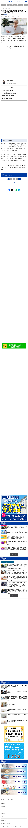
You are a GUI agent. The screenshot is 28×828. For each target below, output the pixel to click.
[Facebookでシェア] (8, 190)
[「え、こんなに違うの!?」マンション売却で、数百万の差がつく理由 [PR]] (14, 706)
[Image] (14, 2)
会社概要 (3, 803)
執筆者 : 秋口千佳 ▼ (10, 80)
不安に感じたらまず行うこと (9, 93)
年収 (9, 5)
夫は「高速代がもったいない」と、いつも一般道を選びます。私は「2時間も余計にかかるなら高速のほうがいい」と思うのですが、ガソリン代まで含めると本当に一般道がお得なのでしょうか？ (17, 566)
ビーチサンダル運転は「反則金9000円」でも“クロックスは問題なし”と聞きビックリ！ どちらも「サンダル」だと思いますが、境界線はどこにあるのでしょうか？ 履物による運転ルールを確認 (17, 584)
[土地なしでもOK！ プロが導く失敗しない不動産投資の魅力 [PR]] (14, 693)
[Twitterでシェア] (12, 190)
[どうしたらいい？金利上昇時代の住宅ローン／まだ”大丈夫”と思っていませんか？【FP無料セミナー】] (14, 528)
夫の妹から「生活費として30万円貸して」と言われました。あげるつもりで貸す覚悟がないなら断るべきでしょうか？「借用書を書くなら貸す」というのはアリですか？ (17, 578)
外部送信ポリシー (4, 813)
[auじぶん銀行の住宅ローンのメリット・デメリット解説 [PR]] (14, 712)
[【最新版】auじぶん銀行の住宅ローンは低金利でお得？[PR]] (14, 717)
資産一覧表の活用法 (7, 98)
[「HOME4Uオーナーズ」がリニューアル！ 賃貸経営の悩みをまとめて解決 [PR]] (14, 688)
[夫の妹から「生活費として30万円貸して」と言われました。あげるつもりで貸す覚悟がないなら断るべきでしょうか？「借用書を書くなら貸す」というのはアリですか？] (4, 578)
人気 (3, 5)
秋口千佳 (6, 14)
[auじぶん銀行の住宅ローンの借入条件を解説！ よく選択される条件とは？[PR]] (14, 723)
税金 (21, 5)
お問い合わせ (3, 816)
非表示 (14, 87)
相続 (15, 5)
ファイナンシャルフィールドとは (8, 799)
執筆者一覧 (3, 820)
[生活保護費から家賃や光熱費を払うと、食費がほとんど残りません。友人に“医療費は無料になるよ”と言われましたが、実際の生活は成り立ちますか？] (4, 572)
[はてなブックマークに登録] (19, 190)
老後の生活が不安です (7, 90)
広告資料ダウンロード (5, 823)
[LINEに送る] (16, 190)
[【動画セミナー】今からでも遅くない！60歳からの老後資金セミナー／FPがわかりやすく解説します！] (14, 533)
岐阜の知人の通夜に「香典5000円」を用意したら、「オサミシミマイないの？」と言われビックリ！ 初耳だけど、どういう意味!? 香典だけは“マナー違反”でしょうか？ (17, 591)
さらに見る (14, 554)
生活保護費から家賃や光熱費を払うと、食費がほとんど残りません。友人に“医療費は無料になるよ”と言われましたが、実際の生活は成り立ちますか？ (17, 572)
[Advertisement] (14, 64)
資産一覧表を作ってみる (8, 95)
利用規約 (3, 806)
